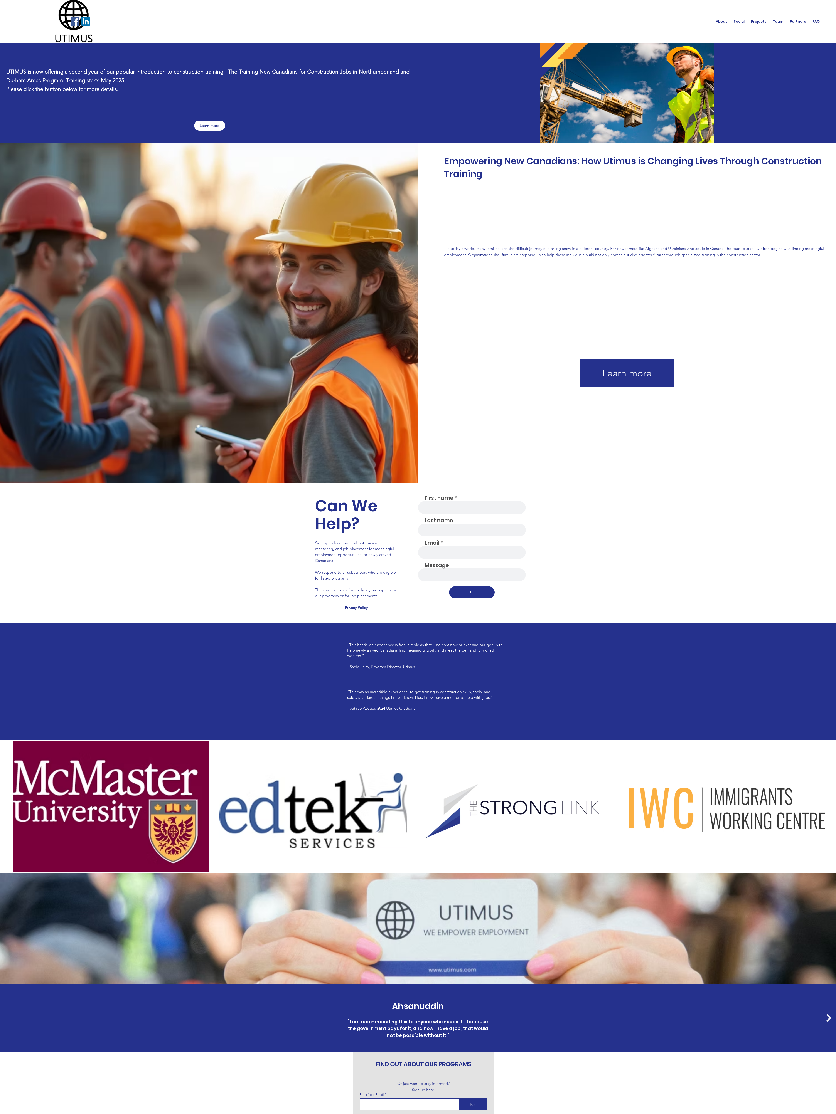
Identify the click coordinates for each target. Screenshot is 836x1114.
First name (439, 498)
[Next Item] (829, 1018)
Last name (439, 520)
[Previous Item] (7, 1018)
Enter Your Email (372, 1094)
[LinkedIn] (85, 21)
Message (437, 565)
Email (432, 543)
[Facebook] (75, 21)
